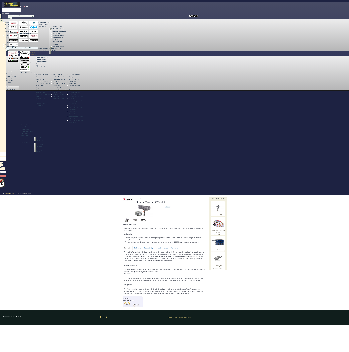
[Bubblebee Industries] (13, 27)
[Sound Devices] (13, 40)
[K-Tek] (34, 27)
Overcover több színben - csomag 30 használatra (218, 232)
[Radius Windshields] (24, 31)
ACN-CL (218, 249)
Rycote (139, 199)
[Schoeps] (34, 36)
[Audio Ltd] (34, 23)
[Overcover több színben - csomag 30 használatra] (217, 223)
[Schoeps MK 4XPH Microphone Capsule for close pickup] (217, 257)
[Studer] (24, 40)
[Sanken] (24, 36)
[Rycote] (13, 36)
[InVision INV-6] (217, 207)
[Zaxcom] (13, 44)
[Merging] (13, 31)
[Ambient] (24, 23)
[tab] (128, 248)
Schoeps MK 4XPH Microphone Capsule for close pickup (218, 267)
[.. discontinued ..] (13, 23)
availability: (127, 305)
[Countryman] (24, 27)
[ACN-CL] (217, 242)
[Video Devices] (34, 40)
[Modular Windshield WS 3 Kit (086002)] (143, 211)
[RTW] (34, 31)
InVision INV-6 (218, 215)
